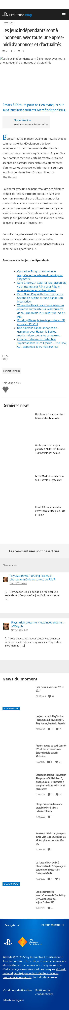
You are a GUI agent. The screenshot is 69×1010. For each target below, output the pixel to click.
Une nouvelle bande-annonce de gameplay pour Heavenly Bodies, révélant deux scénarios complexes (38, 331)
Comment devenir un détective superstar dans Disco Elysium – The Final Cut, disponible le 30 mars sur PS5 (41, 342)
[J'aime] (50, 696)
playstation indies (11, 370)
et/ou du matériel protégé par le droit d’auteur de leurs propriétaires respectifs (34, 973)
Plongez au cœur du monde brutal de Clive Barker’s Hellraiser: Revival (49, 807)
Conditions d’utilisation (17, 990)
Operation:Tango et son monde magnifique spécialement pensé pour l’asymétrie (40, 275)
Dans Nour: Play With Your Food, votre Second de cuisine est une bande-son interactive (40, 297)
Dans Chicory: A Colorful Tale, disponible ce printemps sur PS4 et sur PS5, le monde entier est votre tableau (41, 286)
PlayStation (20, 15)
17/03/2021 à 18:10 (19, 630)
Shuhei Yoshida (22, 120)
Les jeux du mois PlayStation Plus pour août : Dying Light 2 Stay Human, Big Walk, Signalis (50, 720)
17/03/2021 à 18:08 (18, 583)
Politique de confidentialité (44, 992)
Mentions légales (13, 1000)
